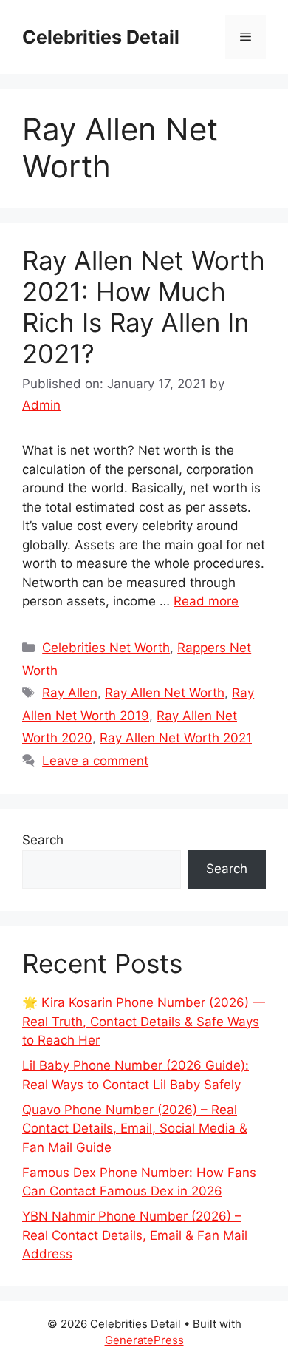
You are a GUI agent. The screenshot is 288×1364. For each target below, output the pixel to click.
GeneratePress (144, 1340)
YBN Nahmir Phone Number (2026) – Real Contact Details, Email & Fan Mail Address (134, 1235)
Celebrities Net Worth (106, 647)
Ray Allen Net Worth (164, 692)
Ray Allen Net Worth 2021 (176, 737)
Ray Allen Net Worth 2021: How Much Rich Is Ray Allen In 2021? (143, 307)
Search (43, 839)
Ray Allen (69, 692)
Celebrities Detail (100, 37)
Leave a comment (95, 760)
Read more (206, 601)
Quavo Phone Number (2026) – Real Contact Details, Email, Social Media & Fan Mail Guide (134, 1128)
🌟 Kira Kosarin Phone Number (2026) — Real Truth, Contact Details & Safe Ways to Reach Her (143, 1021)
